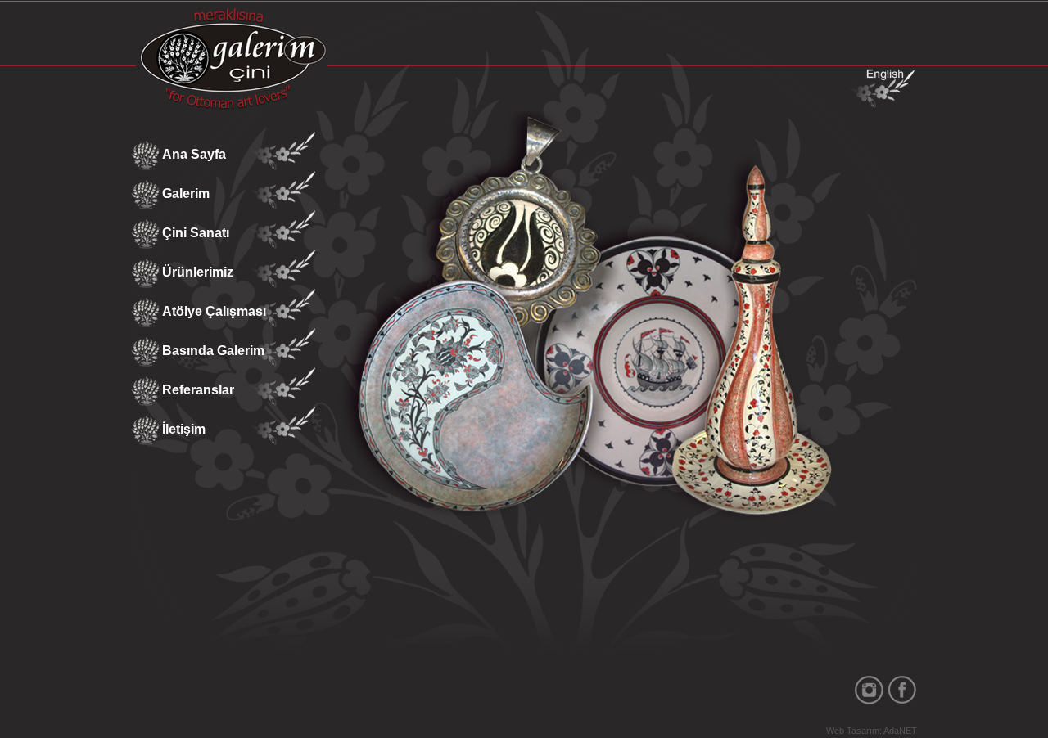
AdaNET (900, 731)
